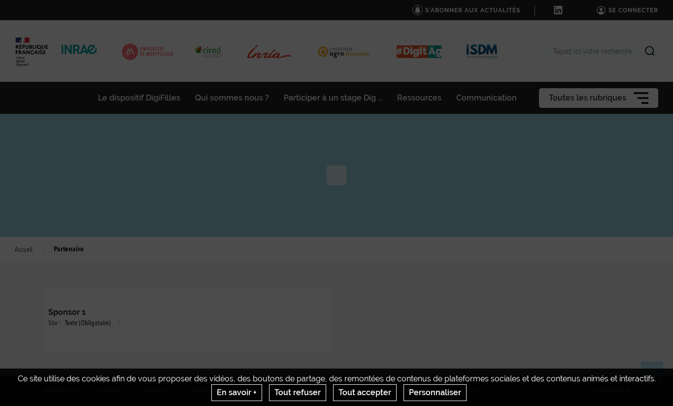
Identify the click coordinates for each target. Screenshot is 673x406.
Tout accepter (364, 392)
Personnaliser (435, 392)
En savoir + (237, 392)
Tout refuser (297, 392)
